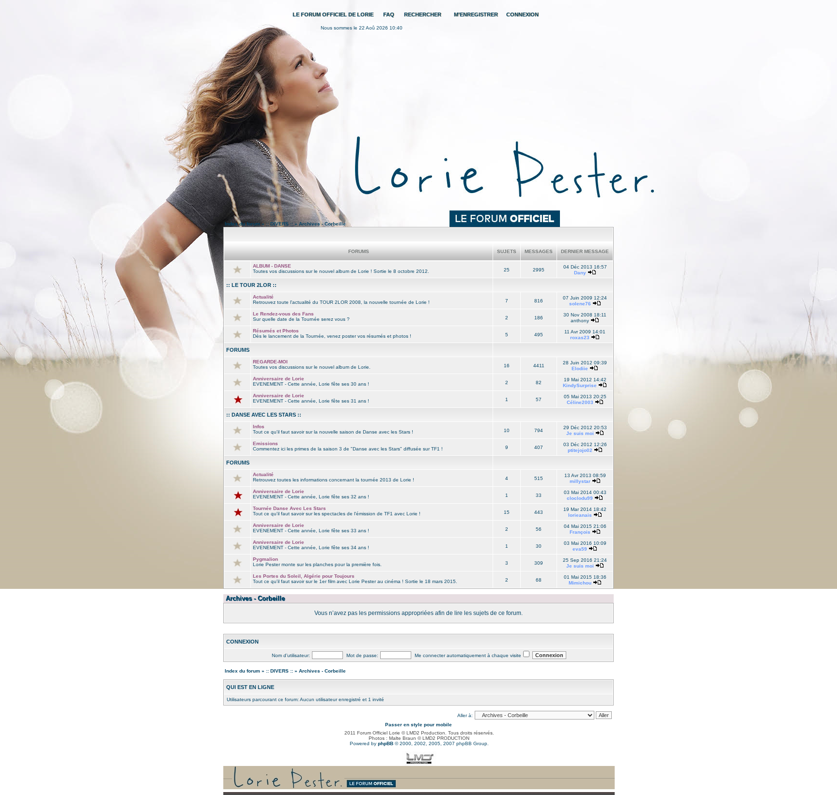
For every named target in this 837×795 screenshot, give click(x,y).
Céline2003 (580, 402)
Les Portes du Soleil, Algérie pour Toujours (304, 576)
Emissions (265, 443)
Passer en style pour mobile (418, 724)
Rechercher (422, 14)
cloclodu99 (580, 498)
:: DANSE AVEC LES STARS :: (263, 415)
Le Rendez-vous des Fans (283, 313)
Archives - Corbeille (322, 223)
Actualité (263, 297)
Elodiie (580, 368)
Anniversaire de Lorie (278, 378)
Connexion (522, 14)
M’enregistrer (476, 14)
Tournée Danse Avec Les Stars (289, 508)
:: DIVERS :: (279, 223)
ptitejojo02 (580, 450)
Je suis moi (580, 433)
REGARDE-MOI (270, 361)
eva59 (580, 549)
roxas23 (579, 337)
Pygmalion (265, 559)
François (580, 532)
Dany (580, 272)
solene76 (580, 303)
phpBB (385, 743)
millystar (580, 481)
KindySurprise (580, 385)
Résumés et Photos (276, 330)
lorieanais (580, 515)
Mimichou (580, 582)
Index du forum (242, 223)
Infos (258, 426)
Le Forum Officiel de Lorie (333, 14)
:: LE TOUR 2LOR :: (251, 285)
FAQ (388, 14)
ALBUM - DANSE (272, 266)
